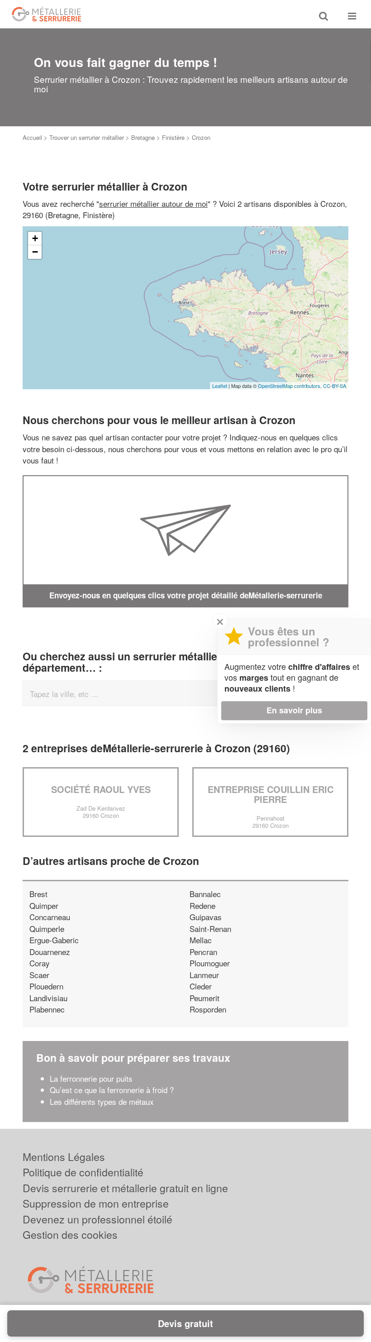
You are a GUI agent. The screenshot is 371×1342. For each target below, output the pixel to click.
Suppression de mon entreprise (96, 1203)
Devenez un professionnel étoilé (97, 1219)
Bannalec (205, 893)
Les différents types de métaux (102, 1101)
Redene (202, 905)
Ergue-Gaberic (54, 940)
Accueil (32, 137)
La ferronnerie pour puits (92, 1078)
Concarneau (49, 916)
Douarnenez (49, 951)
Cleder (201, 986)
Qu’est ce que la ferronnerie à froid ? (112, 1089)
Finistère (173, 137)
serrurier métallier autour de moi (153, 203)
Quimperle (46, 928)
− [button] (35, 252)
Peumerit (204, 997)
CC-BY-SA (334, 385)
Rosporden (208, 1009)
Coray (39, 963)
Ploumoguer (210, 963)
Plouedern (46, 986)
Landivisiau (48, 997)
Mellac (201, 940)
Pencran (203, 951)
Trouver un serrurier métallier (86, 137)
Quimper (43, 905)
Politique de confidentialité (83, 1172)
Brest (38, 893)
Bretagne (143, 137)
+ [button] (35, 238)
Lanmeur (204, 974)
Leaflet (219, 385)
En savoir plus (294, 710)
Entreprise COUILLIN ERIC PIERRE (270, 794)
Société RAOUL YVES (101, 789)
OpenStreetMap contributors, (290, 385)
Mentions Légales (64, 1156)
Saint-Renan (210, 928)
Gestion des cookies (70, 1234)
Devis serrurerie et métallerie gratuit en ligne (125, 1187)
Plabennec (47, 1009)
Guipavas (206, 916)
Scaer (39, 974)
